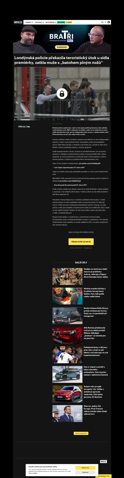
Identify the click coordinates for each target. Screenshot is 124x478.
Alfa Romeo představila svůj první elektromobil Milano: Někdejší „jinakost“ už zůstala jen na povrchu (95, 333)
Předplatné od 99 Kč (81, 242)
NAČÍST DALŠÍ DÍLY (81, 433)
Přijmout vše (85, 467)
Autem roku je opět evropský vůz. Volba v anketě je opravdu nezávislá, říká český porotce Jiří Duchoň (94, 391)
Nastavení (85, 472)
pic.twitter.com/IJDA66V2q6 (70, 181)
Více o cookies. (33, 473)
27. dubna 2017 (79, 167)
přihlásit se (88, 248)
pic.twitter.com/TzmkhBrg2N (89, 163)
